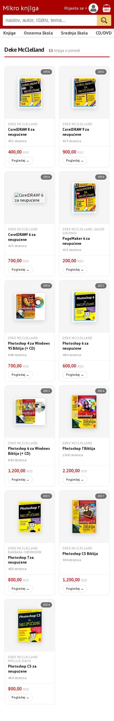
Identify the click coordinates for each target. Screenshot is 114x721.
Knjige (9, 33)
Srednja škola (74, 33)
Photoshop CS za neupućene (22, 669)
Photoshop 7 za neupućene (21, 560)
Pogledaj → (20, 160)
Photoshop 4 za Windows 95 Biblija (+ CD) (29, 346)
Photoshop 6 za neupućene (76, 346)
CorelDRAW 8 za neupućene (21, 132)
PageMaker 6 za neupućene (76, 241)
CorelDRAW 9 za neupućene (76, 132)
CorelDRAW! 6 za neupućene (22, 237)
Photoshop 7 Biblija (79, 448)
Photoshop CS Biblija (80, 553)
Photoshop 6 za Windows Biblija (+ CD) (29, 451)
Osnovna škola (38, 33)
